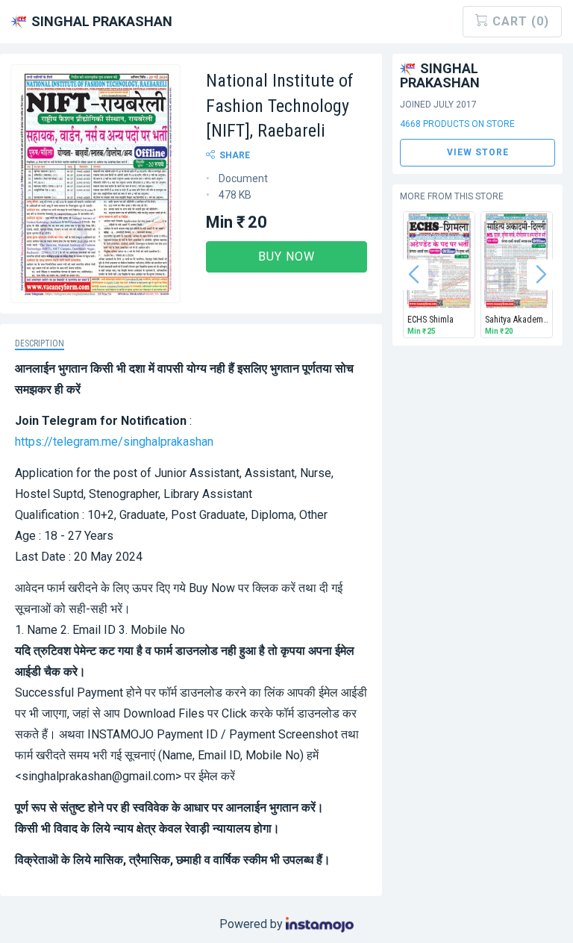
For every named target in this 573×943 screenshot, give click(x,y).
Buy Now (286, 256)
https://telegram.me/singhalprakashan (114, 442)
